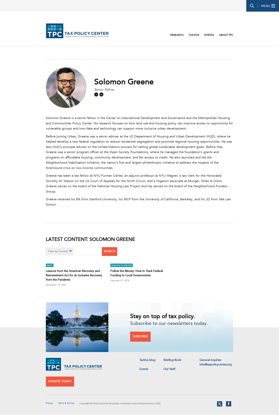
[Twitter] (219, 405)
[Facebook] (228, 405)
